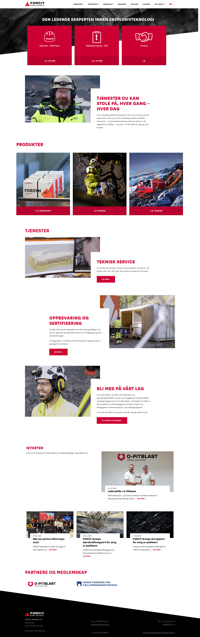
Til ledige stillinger (111, 420)
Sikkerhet (122, 4)
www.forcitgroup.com (100, 624)
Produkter (92, 4)
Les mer (105, 279)
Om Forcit (159, 4)
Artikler (134, 4)
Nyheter (146, 4)
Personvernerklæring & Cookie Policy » (159, 632)
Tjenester (77, 4)
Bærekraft (108, 4)
